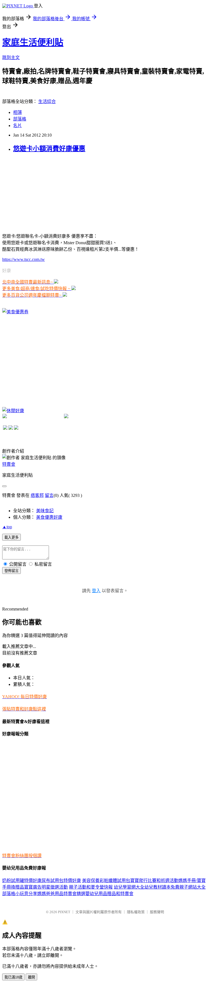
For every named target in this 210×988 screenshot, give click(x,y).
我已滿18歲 (13, 977)
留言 (49, 495)
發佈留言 (11, 571)
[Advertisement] (43, 192)
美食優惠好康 (49, 517)
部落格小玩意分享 (19, 893)
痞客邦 (37, 495)
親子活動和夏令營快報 (91, 887)
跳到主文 (11, 57)
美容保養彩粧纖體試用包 (106, 880)
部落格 (19, 119)
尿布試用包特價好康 (61, 880)
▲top (7, 526)
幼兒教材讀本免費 (161, 887)
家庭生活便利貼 (32, 42)
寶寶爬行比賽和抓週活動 (154, 880)
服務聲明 (157, 912)
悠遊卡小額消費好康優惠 (49, 148)
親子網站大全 (192, 887)
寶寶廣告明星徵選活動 (46, 887)
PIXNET (64, 912)
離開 (31, 977)
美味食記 (45, 510)
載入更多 (11, 537)
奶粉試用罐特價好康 (22, 880)
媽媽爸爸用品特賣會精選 (61, 893)
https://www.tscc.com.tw (23, 259)
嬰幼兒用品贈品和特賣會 (109, 893)
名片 (17, 125)
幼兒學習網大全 (129, 887)
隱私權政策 (136, 912)
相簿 (17, 112)
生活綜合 (47, 101)
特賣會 (8, 464)
